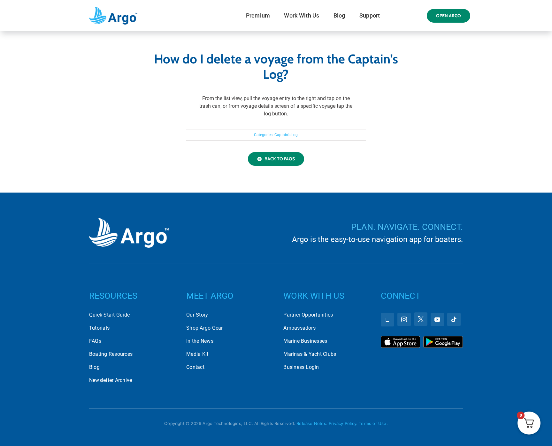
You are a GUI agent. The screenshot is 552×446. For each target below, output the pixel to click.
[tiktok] (454, 319)
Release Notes (311, 423)
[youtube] (437, 319)
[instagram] (404, 319)
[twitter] (420, 319)
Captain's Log (286, 135)
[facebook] (387, 319)
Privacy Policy (342, 423)
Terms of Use (372, 423)
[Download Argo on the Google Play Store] (443, 338)
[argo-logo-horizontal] (113, 9)
